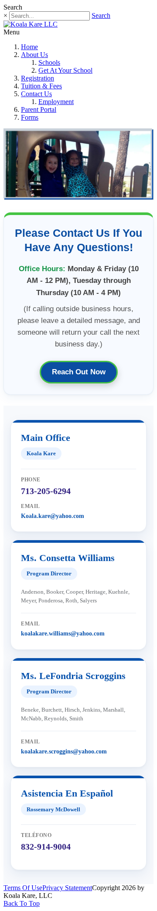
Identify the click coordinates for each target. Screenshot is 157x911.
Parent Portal (38, 109)
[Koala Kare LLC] (30, 24)
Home (29, 46)
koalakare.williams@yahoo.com (63, 633)
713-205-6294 (46, 491)
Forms (29, 117)
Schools (49, 62)
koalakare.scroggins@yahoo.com (64, 751)
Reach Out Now (79, 372)
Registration (37, 78)
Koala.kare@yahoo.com (52, 516)
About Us (34, 54)
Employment (56, 101)
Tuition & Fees (41, 86)
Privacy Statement (67, 887)
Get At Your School (65, 70)
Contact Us (36, 93)
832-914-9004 (46, 846)
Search (101, 15)
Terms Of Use (22, 887)
